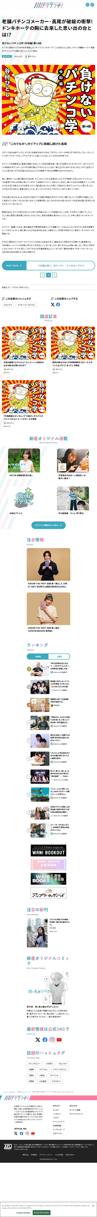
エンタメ (56, 1110)
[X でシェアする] (53, 304)
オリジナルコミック (76, 1114)
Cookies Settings (23, 1212)
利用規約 (34, 1155)
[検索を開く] (87, 4)
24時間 (38, 656)
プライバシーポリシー (46, 1155)
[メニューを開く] (92, 4)
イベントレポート (59, 1121)
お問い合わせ (70, 1155)
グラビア (56, 1117)
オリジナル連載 (74, 1110)
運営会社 (26, 1155)
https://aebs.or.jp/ (21, 1149)
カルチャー (7, 56)
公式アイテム (57, 1133)
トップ (5, 1092)
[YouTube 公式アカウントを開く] (33, 1133)
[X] (37, 1039)
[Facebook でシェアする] (58, 304)
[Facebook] (45, 1039)
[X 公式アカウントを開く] (16, 1133)
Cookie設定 (59, 1155)
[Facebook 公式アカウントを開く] (21, 1133)
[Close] (93, 1205)
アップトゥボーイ (59, 1129)
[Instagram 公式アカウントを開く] (27, 1133)
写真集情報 (57, 1125)
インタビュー (57, 1114)
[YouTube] (59, 1039)
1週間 (59, 656)
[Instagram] (52, 1039)
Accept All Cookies (41, 1212)
